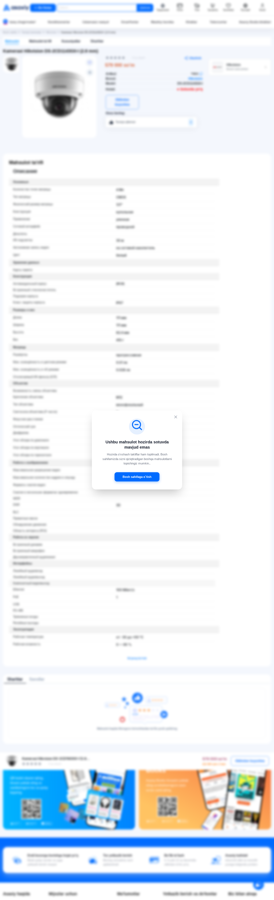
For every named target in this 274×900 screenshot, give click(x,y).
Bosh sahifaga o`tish (137, 476)
